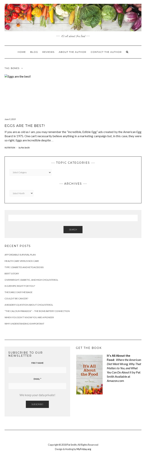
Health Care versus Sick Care (22, 261)
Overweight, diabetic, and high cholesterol (31, 279)
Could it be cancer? (16, 298)
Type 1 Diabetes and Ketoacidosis (24, 267)
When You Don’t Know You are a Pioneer (29, 317)
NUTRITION (10, 147)
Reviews (48, 51)
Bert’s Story (12, 273)
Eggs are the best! (25, 126)
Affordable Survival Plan (20, 254)
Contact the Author (106, 51)
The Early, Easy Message (19, 292)
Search (73, 229)
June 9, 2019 (10, 119)
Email (37, 379)
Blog (34, 51)
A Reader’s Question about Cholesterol (29, 304)
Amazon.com (115, 380)
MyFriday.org (84, 449)
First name (37, 363)
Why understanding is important (24, 323)
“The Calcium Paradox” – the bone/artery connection (37, 311)
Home (22, 51)
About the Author (72, 51)
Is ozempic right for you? (20, 285)
